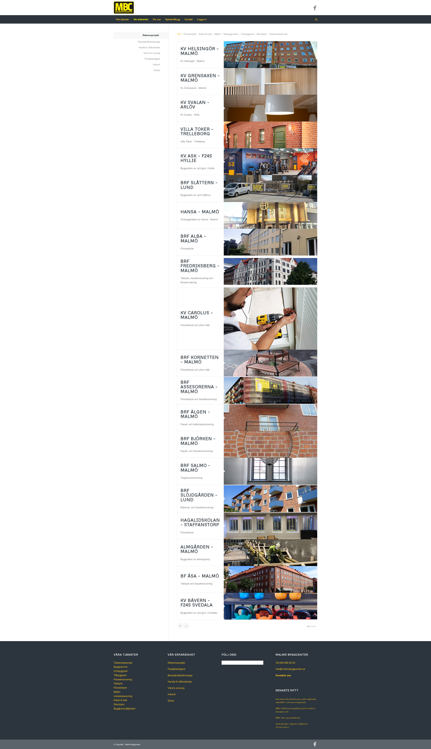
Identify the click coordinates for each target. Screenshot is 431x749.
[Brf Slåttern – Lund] (270, 188)
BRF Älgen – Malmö (195, 414)
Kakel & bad (120, 700)
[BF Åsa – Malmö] (270, 579)
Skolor (157, 70)
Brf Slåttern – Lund (199, 185)
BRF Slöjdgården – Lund (199, 495)
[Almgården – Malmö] (270, 552)
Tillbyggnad (120, 675)
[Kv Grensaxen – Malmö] (270, 81)
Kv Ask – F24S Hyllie (196, 158)
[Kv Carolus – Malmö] (270, 318)
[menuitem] (122, 19)
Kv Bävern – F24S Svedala (196, 603)
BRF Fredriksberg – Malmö (200, 266)
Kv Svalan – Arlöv (194, 105)
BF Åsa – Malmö (199, 575)
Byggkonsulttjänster (124, 708)
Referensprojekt (151, 35)
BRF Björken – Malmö (198, 441)
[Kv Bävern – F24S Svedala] (270, 606)
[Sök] (315, 19)
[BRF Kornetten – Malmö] (270, 363)
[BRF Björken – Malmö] (270, 444)
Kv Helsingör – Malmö (199, 51)
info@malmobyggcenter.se (290, 669)
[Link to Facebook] (314, 7)
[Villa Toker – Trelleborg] (270, 135)
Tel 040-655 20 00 (285, 662)
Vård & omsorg (176, 688)
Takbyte (118, 683)
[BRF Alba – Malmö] (270, 242)
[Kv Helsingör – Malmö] (270, 54)
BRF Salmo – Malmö (195, 468)
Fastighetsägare (152, 58)
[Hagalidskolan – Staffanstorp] (270, 526)
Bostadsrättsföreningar (149, 41)
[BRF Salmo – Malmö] (270, 471)
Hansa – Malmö (199, 211)
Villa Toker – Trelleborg (196, 131)
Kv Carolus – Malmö (196, 315)
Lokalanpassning (123, 696)
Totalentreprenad (123, 662)
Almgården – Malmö (196, 549)
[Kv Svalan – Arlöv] (270, 108)
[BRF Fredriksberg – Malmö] (270, 271)
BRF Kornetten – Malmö (199, 360)
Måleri (117, 691)
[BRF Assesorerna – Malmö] (270, 390)
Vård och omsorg (151, 53)
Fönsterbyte (120, 687)
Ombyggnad (120, 671)
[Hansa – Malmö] (270, 215)
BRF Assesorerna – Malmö (199, 387)
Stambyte (119, 704)
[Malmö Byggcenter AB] (124, 7)
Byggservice (120, 666)
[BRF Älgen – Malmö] (270, 417)
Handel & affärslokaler (149, 47)
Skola (171, 700)
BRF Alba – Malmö (193, 238)
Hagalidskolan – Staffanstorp (200, 522)
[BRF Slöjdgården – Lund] (270, 498)
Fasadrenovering (123, 679)
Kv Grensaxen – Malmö (200, 78)
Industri (156, 64)
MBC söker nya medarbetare (288, 717)
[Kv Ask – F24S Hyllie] (270, 161)
